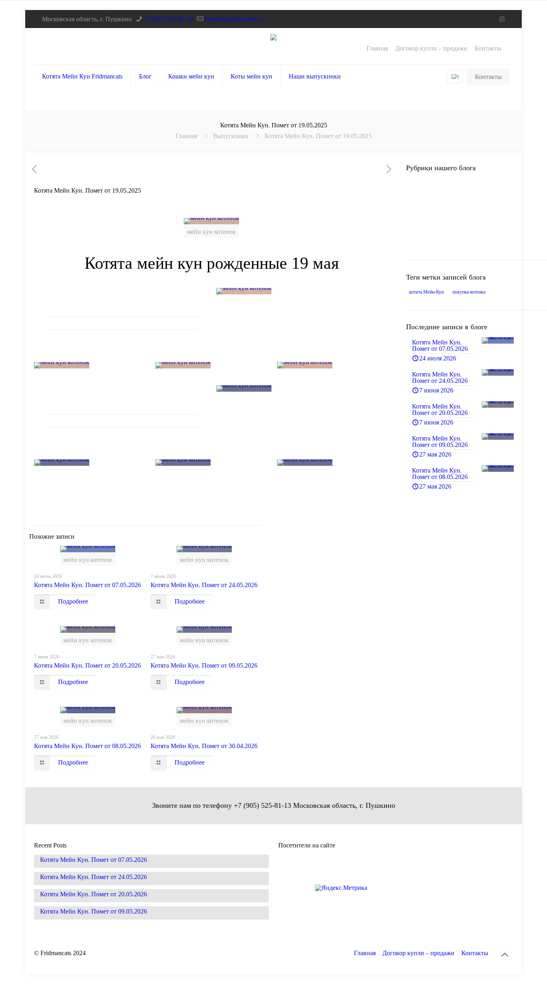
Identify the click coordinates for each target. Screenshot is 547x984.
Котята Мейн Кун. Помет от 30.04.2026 (204, 746)
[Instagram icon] (502, 19)
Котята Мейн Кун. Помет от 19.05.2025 (318, 136)
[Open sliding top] (538, 9)
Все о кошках (437, 186)
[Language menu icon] (455, 76)
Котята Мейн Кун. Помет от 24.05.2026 (204, 585)
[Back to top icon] (504, 954)
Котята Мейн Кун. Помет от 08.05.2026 (87, 746)
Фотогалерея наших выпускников (446, 237)
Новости (431, 222)
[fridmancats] (273, 46)
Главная (377, 48)
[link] (302, 291)
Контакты (488, 48)
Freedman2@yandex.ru (234, 19)
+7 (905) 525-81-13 (168, 19)
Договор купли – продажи (431, 48)
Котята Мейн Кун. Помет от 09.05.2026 (204, 665)
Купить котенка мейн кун (454, 210)
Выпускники (231, 136)
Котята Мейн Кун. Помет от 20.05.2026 (87, 665)
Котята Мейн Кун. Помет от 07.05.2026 (87, 585)
